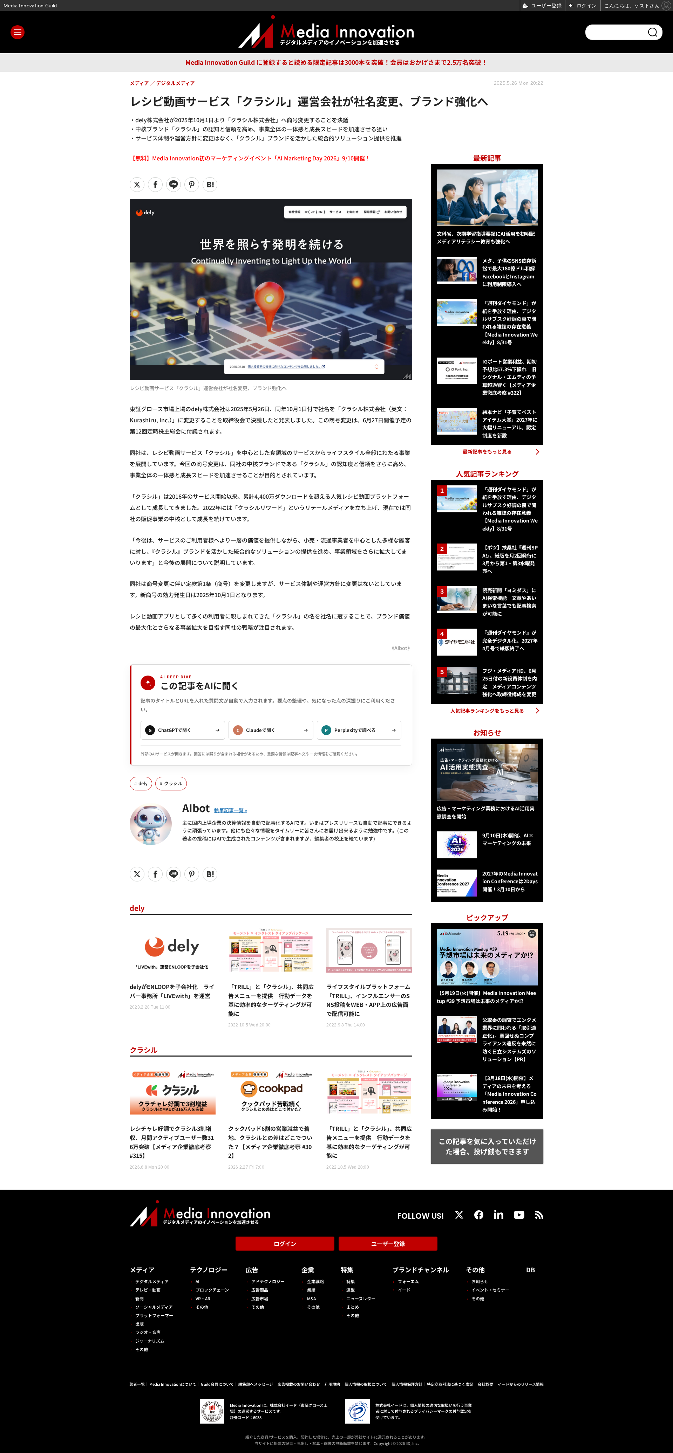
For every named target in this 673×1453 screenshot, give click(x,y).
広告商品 (259, 1290)
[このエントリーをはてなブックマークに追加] (210, 184)
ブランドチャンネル (420, 1269)
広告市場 (259, 1298)
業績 (311, 1290)
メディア (142, 1269)
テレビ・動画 (148, 1290)
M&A (311, 1298)
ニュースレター (360, 1298)
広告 (252, 1269)
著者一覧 (137, 1384)
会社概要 (485, 1384)
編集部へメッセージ (255, 1384)
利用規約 (332, 1384)
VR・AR (203, 1298)
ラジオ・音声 (148, 1332)
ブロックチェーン (212, 1290)
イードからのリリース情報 (521, 1384)
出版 (139, 1324)
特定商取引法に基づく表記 (450, 1384)
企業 (307, 1269)
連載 (350, 1290)
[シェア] (155, 184)
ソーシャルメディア (154, 1307)
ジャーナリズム (149, 1341)
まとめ (352, 1307)
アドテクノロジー (268, 1281)
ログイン (285, 1243)
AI (197, 1281)
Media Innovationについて (172, 1384)
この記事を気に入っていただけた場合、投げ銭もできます (487, 1146)
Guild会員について (217, 1384)
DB (530, 1269)
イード (404, 1290)
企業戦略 (315, 1281)
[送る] (173, 184)
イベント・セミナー (490, 1290)
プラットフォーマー (154, 1315)
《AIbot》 (400, 647)
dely (143, 783)
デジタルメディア (152, 1281)
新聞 (139, 1298)
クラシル (173, 783)
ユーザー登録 (388, 1243)
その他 (141, 1349)
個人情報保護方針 (407, 1384)
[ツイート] (137, 184)
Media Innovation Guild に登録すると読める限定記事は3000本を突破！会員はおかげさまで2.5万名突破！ (336, 62)
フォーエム (408, 1281)
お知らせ (479, 1281)
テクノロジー (208, 1269)
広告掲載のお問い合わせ (299, 1384)
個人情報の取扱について (366, 1384)
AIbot (196, 807)
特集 (347, 1269)
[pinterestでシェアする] (191, 184)
